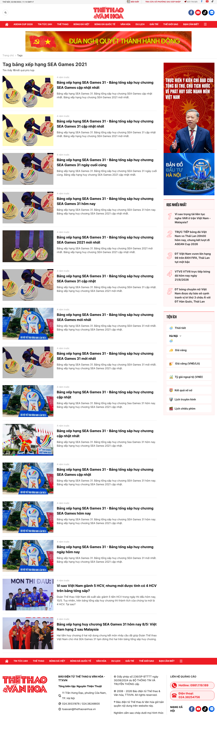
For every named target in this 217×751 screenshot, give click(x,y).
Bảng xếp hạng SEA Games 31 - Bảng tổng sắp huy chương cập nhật (105, 394)
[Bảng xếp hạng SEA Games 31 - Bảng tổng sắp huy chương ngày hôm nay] (28, 556)
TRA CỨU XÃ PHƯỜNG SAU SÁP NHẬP (163, 2)
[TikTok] (213, 2)
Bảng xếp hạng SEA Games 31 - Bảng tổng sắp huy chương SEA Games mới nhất (105, 317)
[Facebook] (201, 2)
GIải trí (154, 24)
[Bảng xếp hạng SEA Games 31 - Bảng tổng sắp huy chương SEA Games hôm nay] (28, 517)
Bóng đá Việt (81, 24)
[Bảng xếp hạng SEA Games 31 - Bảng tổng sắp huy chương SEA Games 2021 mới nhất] (28, 246)
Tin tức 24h (45, 24)
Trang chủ (8, 55)
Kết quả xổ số (183, 390)
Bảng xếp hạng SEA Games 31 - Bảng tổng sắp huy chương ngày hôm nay (105, 549)
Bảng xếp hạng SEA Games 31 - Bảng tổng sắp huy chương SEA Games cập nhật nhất (105, 85)
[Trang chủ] (7, 24)
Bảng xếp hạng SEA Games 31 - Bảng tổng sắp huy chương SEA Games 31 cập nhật (105, 278)
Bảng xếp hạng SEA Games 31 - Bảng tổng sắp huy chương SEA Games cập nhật (105, 472)
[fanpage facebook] (191, 12)
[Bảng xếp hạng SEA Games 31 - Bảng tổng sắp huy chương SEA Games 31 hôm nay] (28, 208)
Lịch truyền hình (185, 399)
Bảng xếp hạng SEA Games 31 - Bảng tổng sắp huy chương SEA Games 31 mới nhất (105, 356)
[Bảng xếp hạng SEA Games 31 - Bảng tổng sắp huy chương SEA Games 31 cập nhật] (28, 285)
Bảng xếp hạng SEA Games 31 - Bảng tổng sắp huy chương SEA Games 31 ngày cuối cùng (105, 162)
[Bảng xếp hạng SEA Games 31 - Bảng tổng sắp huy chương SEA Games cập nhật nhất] (28, 91)
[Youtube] (207, 2)
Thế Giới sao (170, 24)
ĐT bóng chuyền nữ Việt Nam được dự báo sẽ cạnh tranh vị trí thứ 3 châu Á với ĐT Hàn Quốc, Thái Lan (193, 295)
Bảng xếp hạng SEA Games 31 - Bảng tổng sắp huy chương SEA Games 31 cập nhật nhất (105, 123)
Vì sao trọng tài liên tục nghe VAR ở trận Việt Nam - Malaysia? (193, 218)
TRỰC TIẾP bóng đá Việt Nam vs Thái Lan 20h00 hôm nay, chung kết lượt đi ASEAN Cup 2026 (192, 238)
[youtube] (198, 12)
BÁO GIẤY (135, 2)
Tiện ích (171, 316)
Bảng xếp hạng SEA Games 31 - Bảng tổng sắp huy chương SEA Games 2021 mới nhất (105, 239)
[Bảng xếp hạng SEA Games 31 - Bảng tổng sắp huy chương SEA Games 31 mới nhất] (28, 362)
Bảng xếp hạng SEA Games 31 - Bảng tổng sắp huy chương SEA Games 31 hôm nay (105, 201)
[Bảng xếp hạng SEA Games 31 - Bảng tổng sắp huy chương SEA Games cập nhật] (28, 478)
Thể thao (62, 24)
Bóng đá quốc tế (104, 24)
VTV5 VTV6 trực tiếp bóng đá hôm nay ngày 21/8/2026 (192, 275)
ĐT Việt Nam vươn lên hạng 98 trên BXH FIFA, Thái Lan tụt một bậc (193, 258)
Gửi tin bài (192, 2)
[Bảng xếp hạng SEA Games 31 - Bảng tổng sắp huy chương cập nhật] (28, 401)
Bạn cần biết (191, 24)
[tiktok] (205, 12)
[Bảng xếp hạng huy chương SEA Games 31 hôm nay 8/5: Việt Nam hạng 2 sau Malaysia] (28, 633)
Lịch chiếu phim (185, 408)
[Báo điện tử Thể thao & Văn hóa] (108, 13)
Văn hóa (125, 24)
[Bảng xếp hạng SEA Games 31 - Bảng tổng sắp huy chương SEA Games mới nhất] (28, 324)
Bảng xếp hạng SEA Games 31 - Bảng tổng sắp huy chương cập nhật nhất (105, 433)
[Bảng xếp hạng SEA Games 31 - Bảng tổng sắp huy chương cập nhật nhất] (28, 440)
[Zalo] (211, 12)
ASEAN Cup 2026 (23, 24)
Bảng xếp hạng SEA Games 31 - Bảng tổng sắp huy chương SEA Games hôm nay (105, 510)
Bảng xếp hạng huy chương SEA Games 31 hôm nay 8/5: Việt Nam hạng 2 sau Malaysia (106, 626)
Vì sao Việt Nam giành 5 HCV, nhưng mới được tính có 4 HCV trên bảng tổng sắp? (107, 588)
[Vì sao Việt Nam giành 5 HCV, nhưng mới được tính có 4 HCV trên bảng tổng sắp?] (28, 595)
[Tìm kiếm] (5, 13)
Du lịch (140, 24)
